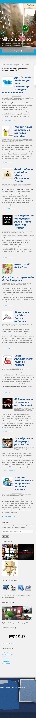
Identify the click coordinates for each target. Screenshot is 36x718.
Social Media (5, 99)
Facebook (4, 97)
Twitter (15, 99)
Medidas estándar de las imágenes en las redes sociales (24, 483)
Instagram (23, 97)
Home (11, 65)
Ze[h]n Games (6, 663)
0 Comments (11, 120)
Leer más (4, 120)
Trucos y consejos (7, 141)
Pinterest (21, 98)
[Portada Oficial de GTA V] (10, 552)
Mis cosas (9, 98)
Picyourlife (16, 98)
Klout (27, 97)
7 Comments (11, 470)
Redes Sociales (29, 98)
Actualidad (23, 283)
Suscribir (5, 536)
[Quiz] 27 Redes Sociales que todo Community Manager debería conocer (17, 85)
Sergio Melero (6, 661)
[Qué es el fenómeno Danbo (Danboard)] (10, 568)
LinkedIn (4, 98)
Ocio (27, 231)
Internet (4, 140)
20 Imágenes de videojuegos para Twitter (24, 441)
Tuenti (11, 99)
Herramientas (16, 97)
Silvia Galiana (16, 39)
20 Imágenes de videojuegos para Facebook (24, 402)
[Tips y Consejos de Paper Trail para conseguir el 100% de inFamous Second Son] (26, 552)
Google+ (10, 97)
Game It (4, 657)
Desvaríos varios (26, 96)
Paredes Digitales (7, 659)
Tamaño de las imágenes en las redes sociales (23, 131)
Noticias (4, 284)
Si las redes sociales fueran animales (21, 317)
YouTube (19, 99)
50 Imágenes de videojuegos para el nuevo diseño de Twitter (24, 221)
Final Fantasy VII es (7, 654)
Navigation (17, 51)
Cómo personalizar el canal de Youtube (23, 360)
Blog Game (5, 652)
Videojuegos (21, 232)
